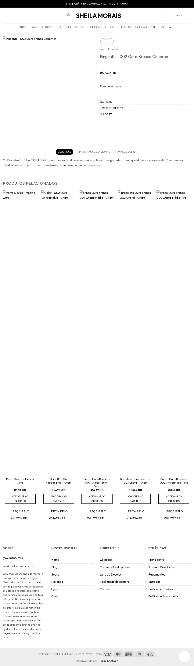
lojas (54, 589)
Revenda (57, 582)
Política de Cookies (160, 589)
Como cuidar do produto (115, 567)
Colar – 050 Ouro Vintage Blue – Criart (58, 480)
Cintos (79, 26)
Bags (34, 26)
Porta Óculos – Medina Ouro (20, 480)
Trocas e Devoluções (161, 567)
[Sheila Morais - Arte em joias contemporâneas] (97, 16)
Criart (108, 113)
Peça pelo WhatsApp (19, 514)
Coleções (106, 560)
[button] (5, 15)
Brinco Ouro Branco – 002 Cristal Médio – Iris (174, 480)
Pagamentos (156, 574)
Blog (54, 567)
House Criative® (108, 661)
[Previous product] (110, 41)
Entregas (154, 582)
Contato (56, 596)
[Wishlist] (167, 15)
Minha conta (156, 560)
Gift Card (167, 26)
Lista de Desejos (111, 574)
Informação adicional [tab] (94, 151)
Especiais (141, 26)
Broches (65, 26)
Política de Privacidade (163, 596)
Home (55, 560)
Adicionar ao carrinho (20, 499)
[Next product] (103, 41)
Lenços (109, 26)
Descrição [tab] (65, 151)
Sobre (55, 574)
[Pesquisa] (157, 15)
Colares (94, 26)
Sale (154, 26)
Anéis (23, 26)
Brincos (46, 26)
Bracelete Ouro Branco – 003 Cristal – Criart (135, 480)
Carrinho (105, 589)
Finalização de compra (114, 582)
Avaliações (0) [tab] (127, 151)
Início (102, 49)
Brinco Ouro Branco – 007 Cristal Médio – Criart (97, 482)
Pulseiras (124, 26)
